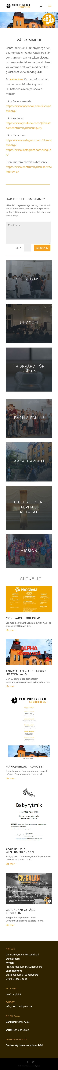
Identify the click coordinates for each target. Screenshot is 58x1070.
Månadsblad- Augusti (25, 766)
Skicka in (42, 248)
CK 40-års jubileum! (23, 618)
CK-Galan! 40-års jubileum (20, 911)
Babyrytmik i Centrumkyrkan (20, 850)
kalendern (16, 79)
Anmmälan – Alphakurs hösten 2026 (26, 673)
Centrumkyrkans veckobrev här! (24, 1045)
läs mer (10, 630)
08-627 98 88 (13, 994)
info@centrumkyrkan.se (19, 1006)
